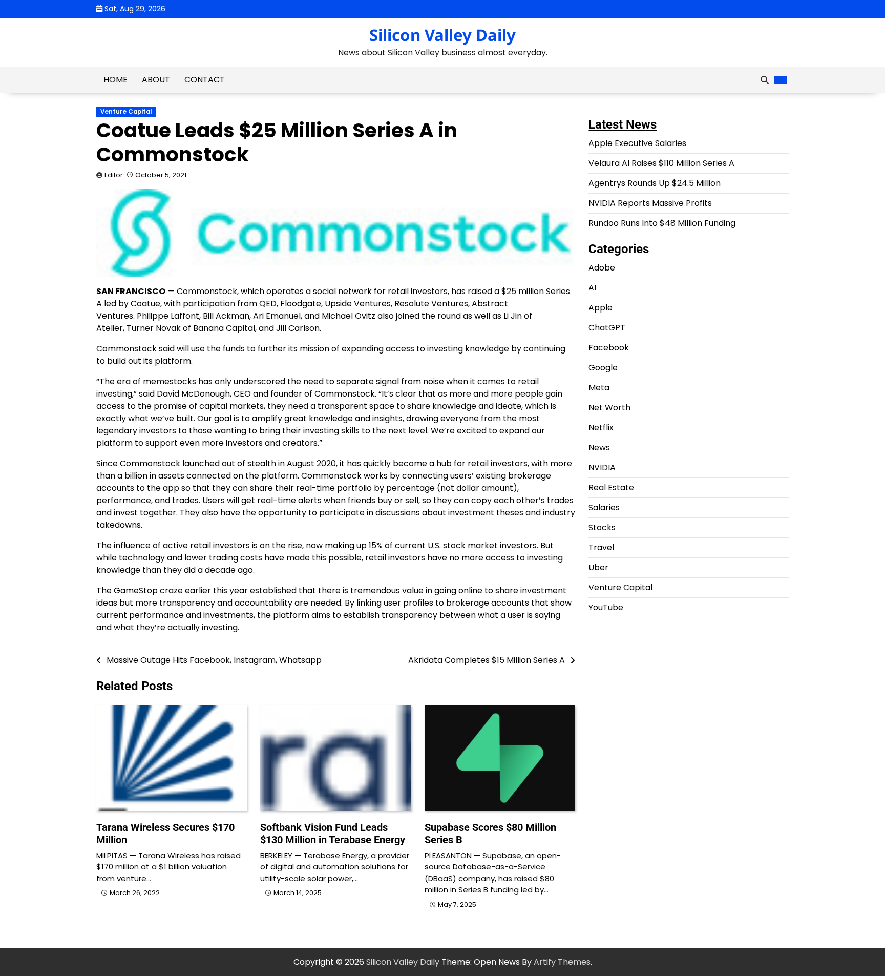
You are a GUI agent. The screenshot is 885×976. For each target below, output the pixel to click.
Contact (204, 80)
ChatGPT (606, 328)
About (156, 80)
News (599, 447)
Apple (600, 308)
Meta (598, 387)
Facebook (608, 348)
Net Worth (609, 407)
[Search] (764, 80)
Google (603, 367)
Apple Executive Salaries (637, 143)
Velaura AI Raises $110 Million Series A (661, 163)
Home (115, 80)
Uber (598, 567)
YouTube (605, 607)
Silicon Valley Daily (442, 35)
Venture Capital (126, 112)
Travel (601, 547)
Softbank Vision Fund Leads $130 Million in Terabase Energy (332, 833)
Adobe (601, 268)
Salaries (604, 507)
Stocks (602, 527)
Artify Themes (562, 962)
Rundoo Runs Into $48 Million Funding (661, 223)
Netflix (601, 427)
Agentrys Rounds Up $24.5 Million (654, 183)
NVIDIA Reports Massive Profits (650, 203)
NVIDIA (602, 467)
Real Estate (611, 487)
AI (592, 288)
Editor (113, 175)
